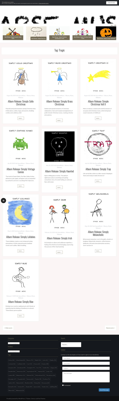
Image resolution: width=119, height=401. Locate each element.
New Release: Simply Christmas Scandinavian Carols (59, 37)
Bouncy (30, 360)
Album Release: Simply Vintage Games (21, 170)
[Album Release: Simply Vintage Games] (21, 144)
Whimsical (20, 390)
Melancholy (20, 375)
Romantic (12, 386)
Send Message (104, 390)
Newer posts (110, 328)
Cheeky (53, 360)
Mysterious (51, 375)
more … (21, 118)
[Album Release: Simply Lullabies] (21, 212)
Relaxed (19, 383)
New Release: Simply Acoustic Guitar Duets (13, 37)
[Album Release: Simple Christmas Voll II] (98, 76)
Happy (54, 367)
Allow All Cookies (111, 2)
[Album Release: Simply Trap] (98, 144)
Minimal (30, 375)
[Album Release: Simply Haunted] (59, 146)
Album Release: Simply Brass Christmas (59, 102)
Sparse (37, 386)
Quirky (11, 383)
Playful (38, 379)
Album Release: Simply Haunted (59, 171)
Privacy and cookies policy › (44, 3)
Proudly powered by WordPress (16, 398)
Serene (21, 386)
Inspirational (31, 371)
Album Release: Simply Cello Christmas (21, 102)
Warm (11, 390)
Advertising (20, 360)
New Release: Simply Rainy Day (38, 38)
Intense (41, 371)
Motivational (40, 375)
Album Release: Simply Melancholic (98, 233)
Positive (46, 379)
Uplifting (53, 386)
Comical (11, 364)
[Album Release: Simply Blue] (21, 277)
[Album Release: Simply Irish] (59, 213)
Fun (39, 367)
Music (33, 95)
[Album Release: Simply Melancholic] (98, 207)
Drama (37, 364)
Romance (45, 383)
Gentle (46, 367)
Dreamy (45, 364)
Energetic (31, 367)
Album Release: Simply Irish (59, 238)
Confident (21, 364)
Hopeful (11, 371)
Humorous (21, 371)
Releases (20, 97)
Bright (38, 360)
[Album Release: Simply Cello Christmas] (21, 76)
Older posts (8, 328)
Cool (29, 364)
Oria (32, 398)
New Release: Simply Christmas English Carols (83, 37)
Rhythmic (29, 383)
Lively (49, 371)
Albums (29, 95)
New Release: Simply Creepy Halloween (106, 38)
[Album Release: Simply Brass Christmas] (59, 76)
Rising (37, 383)
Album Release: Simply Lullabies (20, 237)
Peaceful (21, 379)
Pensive (30, 379)
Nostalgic (12, 379)
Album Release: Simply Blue (20, 302)
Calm (45, 360)
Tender (45, 386)
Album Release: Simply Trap (98, 169)
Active (11, 360)
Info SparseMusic (20, 95)
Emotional (21, 367)
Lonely (11, 375)
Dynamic (12, 367)
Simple (29, 386)
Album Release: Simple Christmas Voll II (98, 102)
